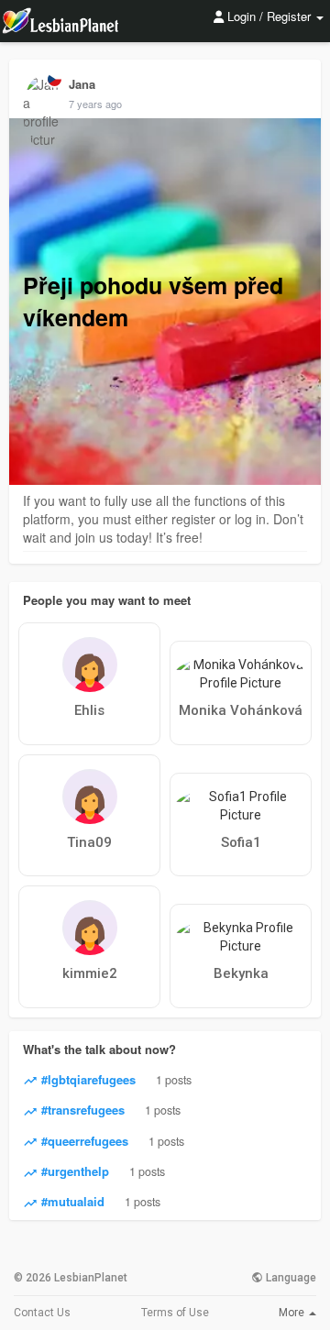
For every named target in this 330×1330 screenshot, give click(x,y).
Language (289, 1277)
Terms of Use (175, 1312)
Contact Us (42, 1312)
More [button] (293, 1312)
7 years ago (95, 103)
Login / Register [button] (269, 16)
